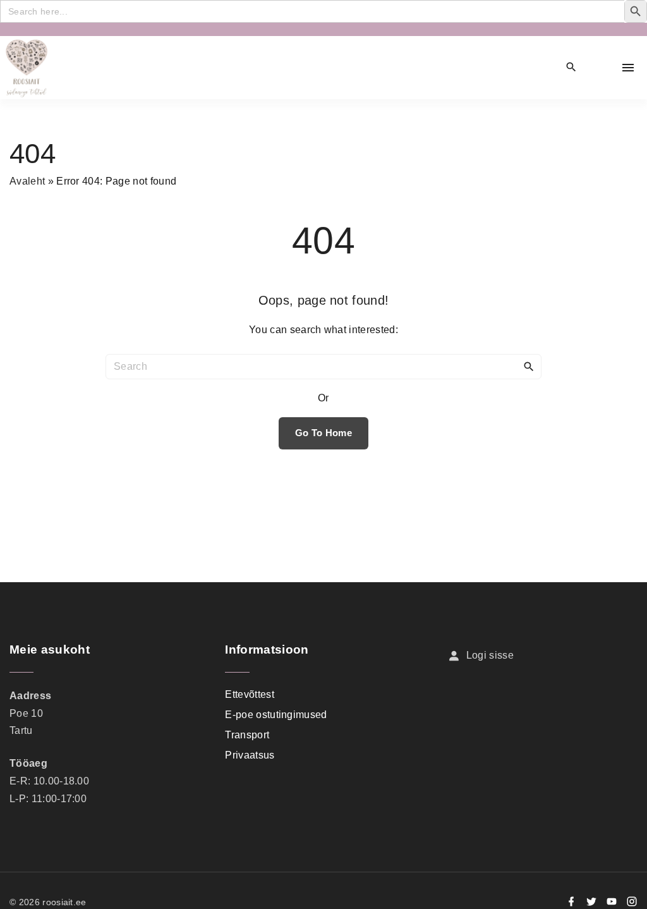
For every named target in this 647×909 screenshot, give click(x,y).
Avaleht (27, 181)
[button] (600, 68)
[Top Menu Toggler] (628, 68)
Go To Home (323, 433)
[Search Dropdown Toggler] (571, 67)
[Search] (528, 366)
